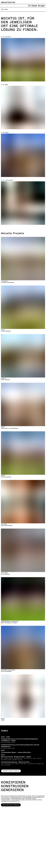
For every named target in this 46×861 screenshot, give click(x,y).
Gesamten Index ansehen (11, 771)
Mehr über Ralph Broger (11, 805)
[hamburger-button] (2, 9)
